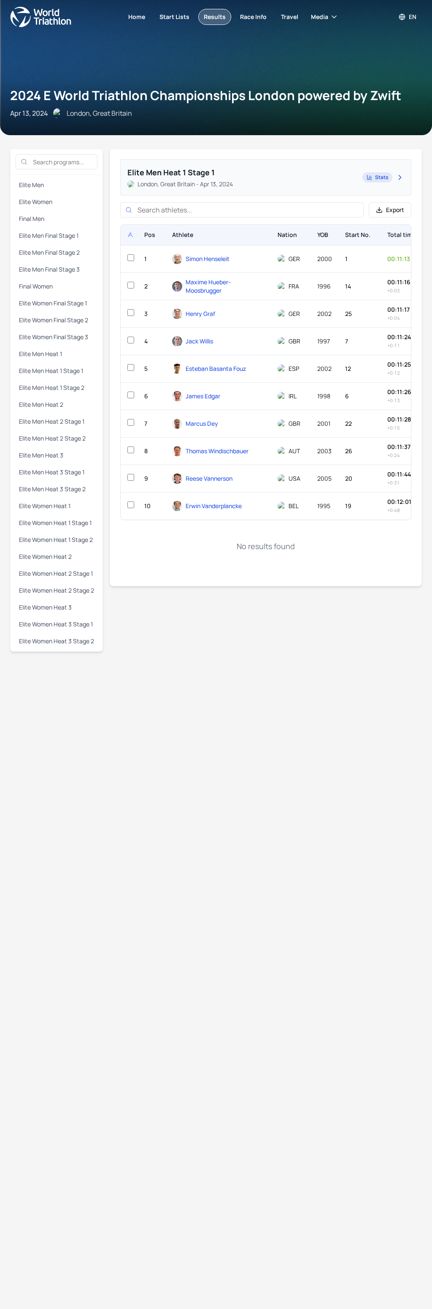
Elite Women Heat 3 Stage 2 (56, 641)
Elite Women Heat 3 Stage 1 (56, 624)
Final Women (36, 286)
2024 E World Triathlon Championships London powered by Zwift (205, 95)
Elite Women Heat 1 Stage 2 (56, 540)
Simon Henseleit (208, 259)
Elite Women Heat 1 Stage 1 (55, 523)
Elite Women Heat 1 (44, 506)
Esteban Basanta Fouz (216, 369)
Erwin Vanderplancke (214, 506)
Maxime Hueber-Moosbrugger (208, 286)
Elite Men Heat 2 (41, 404)
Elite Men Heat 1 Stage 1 (51, 371)
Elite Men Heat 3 (41, 455)
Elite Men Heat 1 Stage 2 (51, 388)
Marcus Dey (202, 423)
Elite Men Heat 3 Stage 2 (52, 489)
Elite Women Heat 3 (45, 607)
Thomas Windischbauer (217, 451)
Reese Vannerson (209, 478)
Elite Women (35, 202)
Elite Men (31, 185)
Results (215, 17)
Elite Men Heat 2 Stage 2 (52, 438)
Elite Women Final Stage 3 (53, 337)
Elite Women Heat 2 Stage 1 (56, 573)
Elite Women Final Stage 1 (53, 303)
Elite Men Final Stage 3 (49, 269)
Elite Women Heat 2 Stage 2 (56, 590)
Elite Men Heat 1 (40, 354)
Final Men (31, 219)
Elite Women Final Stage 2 (53, 320)
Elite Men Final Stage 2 (49, 252)
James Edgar (203, 396)
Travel (289, 17)
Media (319, 17)
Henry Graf (200, 314)
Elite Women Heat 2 (45, 556)
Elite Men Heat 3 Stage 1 (51, 472)
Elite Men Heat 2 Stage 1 (51, 421)
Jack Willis (199, 341)
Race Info (253, 17)
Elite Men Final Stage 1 (48, 235)
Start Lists (174, 17)
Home (136, 17)
